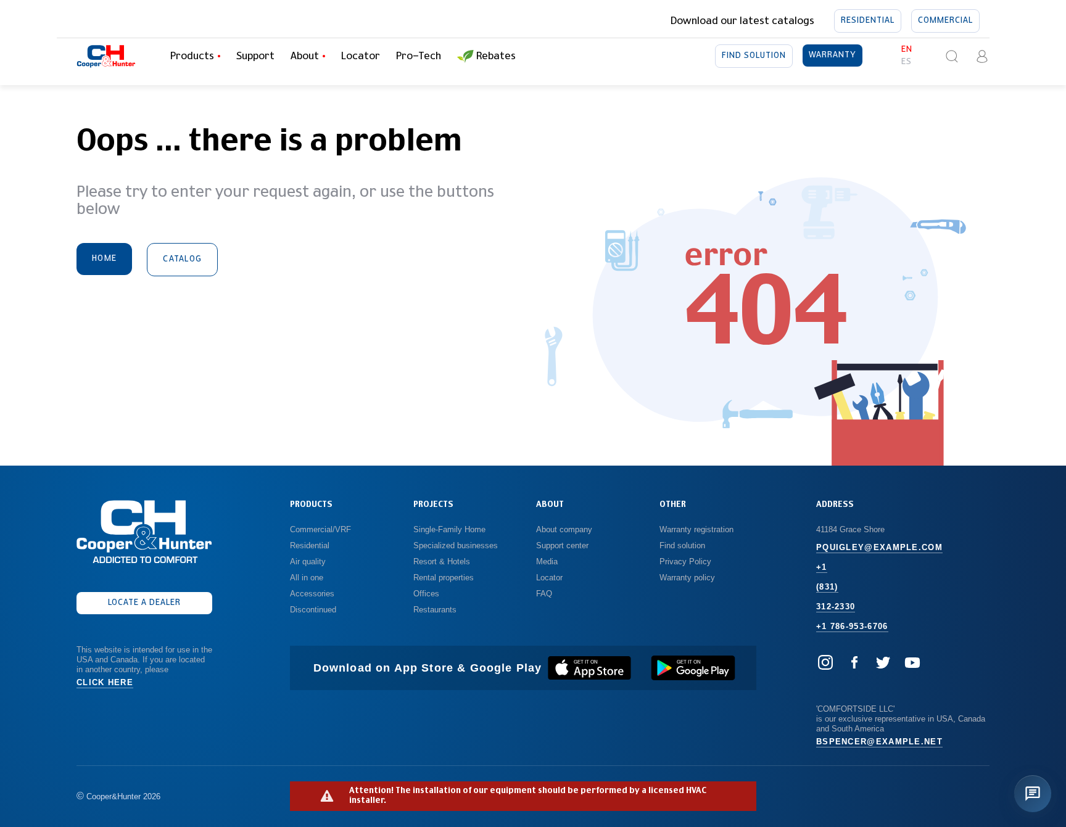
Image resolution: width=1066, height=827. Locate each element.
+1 (821, 567)
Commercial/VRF (320, 529)
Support (255, 56)
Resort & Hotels (441, 561)
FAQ (544, 593)
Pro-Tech (418, 56)
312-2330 (835, 606)
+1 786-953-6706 (852, 626)
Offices (426, 593)
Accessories (312, 593)
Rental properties (443, 577)
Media (548, 561)
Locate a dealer (144, 603)
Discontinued (313, 609)
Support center (562, 545)
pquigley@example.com (879, 547)
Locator (360, 56)
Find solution (754, 56)
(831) (827, 586)
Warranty (832, 55)
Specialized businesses (455, 545)
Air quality (308, 561)
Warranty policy (687, 577)
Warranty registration (697, 529)
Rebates (496, 56)
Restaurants (435, 609)
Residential (868, 21)
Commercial (945, 21)
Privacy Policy (685, 561)
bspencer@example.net (879, 741)
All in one (306, 577)
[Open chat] (1032, 793)
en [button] (906, 50)
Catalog (182, 259)
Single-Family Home (449, 529)
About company (564, 529)
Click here (104, 682)
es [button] (906, 62)
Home (104, 259)
